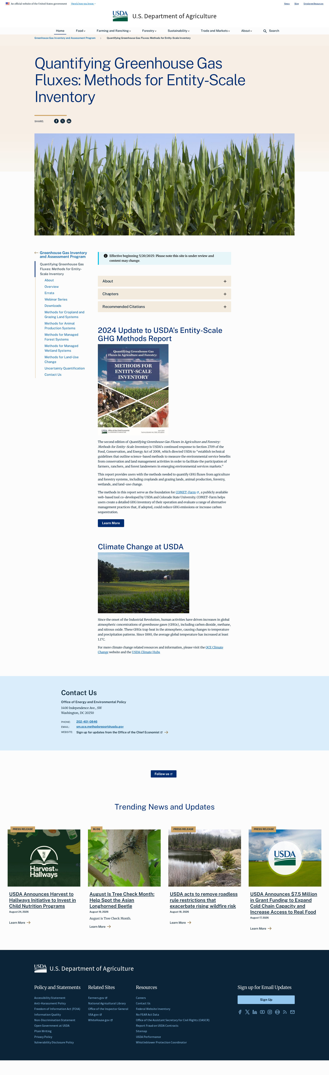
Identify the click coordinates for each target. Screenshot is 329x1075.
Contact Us (53, 374)
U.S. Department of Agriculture (174, 16)
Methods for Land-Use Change (62, 359)
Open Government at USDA (51, 1025)
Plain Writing (43, 1031)
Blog (297, 3)
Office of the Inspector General (108, 1009)
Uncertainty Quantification (65, 368)
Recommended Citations (123, 306)
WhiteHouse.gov (98, 1020)
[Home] (121, 20)
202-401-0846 (86, 721)
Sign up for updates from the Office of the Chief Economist (117, 732)
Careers (141, 998)
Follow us (162, 774)
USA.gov (93, 1014)
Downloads (53, 306)
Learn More (111, 523)
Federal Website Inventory (153, 1009)
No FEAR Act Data (147, 1014)
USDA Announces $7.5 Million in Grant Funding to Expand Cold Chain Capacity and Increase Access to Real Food (283, 903)
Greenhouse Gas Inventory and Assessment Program (64, 38)
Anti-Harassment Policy (50, 1003)
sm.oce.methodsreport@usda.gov (100, 726)
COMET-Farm (186, 492)
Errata (49, 293)
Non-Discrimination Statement (54, 1020)
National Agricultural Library (107, 1003)
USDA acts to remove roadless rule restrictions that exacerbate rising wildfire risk (204, 900)
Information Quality (47, 1014)
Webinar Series (56, 299)
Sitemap (141, 1031)
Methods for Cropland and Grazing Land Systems (64, 314)
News (287, 3)
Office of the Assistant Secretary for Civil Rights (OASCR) (172, 1020)
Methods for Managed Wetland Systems (61, 348)
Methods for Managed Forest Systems (61, 337)
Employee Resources (313, 3)
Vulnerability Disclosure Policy (54, 1042)
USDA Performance (148, 1037)
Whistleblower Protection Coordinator (161, 1042)
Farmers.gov (96, 998)
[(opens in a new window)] (240, 1012)
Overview (52, 287)
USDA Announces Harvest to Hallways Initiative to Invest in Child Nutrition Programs (42, 900)
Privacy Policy (43, 1037)
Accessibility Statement (49, 998)
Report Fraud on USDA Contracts (157, 1025)
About (49, 280)
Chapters (110, 294)
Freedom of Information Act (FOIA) (57, 1009)
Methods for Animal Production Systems (60, 325)
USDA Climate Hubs (146, 652)
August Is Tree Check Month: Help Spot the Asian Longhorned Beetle (121, 900)
